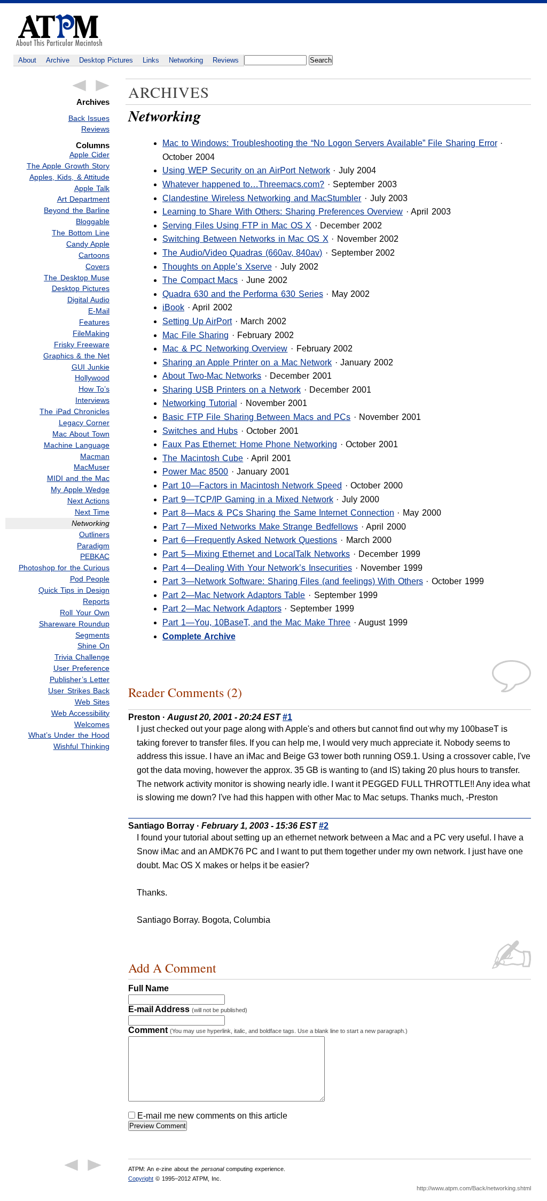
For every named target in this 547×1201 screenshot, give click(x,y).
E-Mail (99, 311)
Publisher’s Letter (80, 679)
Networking (186, 60)
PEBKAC (95, 556)
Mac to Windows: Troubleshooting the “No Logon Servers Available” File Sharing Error (329, 143)
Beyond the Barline (77, 210)
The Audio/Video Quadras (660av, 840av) (242, 252)
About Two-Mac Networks (211, 375)
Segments (92, 635)
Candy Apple (88, 244)
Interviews (92, 400)
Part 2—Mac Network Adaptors (222, 608)
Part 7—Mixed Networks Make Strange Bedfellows (260, 526)
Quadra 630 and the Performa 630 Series (242, 294)
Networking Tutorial (199, 403)
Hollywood (92, 377)
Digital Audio (88, 299)
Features (94, 322)
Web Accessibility (80, 713)
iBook (173, 307)
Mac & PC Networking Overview (224, 348)
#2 (324, 825)
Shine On (93, 645)
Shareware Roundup (74, 623)
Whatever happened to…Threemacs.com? (243, 184)
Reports (96, 601)
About (27, 60)
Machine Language (77, 445)
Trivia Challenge (82, 657)
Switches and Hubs (200, 430)
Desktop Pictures (106, 60)
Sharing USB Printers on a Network (231, 389)
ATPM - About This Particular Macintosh (59, 30)
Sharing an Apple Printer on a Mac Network (247, 362)
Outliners (94, 534)
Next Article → (103, 85)
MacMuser (92, 467)
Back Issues (89, 118)
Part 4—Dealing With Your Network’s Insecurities (257, 567)
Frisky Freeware (82, 344)
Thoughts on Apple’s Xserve (217, 266)
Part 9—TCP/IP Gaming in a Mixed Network (247, 499)
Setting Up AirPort (197, 321)
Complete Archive (199, 636)
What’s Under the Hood (69, 735)
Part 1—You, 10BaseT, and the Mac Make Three (256, 622)
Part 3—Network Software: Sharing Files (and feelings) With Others (292, 581)
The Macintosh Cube (202, 458)
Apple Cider (89, 154)
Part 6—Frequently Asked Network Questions (249, 540)
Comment (268, 1030)
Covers (97, 266)
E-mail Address (187, 1009)
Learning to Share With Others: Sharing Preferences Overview (282, 211)
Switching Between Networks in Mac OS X (245, 238)
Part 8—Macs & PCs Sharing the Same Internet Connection (278, 512)
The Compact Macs (200, 280)
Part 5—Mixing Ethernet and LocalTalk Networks (256, 554)
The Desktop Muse (77, 277)
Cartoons (94, 255)
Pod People (90, 579)
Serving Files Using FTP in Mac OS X (236, 225)
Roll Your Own (85, 612)
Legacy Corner (84, 422)
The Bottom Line (81, 232)
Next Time (92, 512)
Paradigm (93, 545)
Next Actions (88, 500)
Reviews (226, 60)
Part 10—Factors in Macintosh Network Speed (252, 485)
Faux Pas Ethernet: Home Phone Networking (249, 444)
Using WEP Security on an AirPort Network (246, 170)
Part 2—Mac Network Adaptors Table (233, 595)
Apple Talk (92, 188)
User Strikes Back (79, 690)
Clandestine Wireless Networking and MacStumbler (261, 198)
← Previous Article (79, 85)
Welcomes (92, 724)
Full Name (148, 988)
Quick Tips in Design (74, 590)
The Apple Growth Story (68, 166)
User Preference (81, 668)
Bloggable (93, 221)
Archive (57, 60)
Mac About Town (81, 434)
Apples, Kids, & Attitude (69, 177)
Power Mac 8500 (195, 471)
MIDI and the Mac (78, 478)
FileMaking (91, 333)
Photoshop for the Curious (64, 567)
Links (151, 60)
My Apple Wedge (80, 489)
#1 (287, 717)
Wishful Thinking (81, 746)
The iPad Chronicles (75, 411)
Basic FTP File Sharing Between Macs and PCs (256, 417)
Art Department (83, 199)
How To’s (94, 389)
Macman (95, 456)
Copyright (140, 1178)
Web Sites (92, 702)
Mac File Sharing (195, 335)
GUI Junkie (91, 367)
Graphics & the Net (76, 355)
